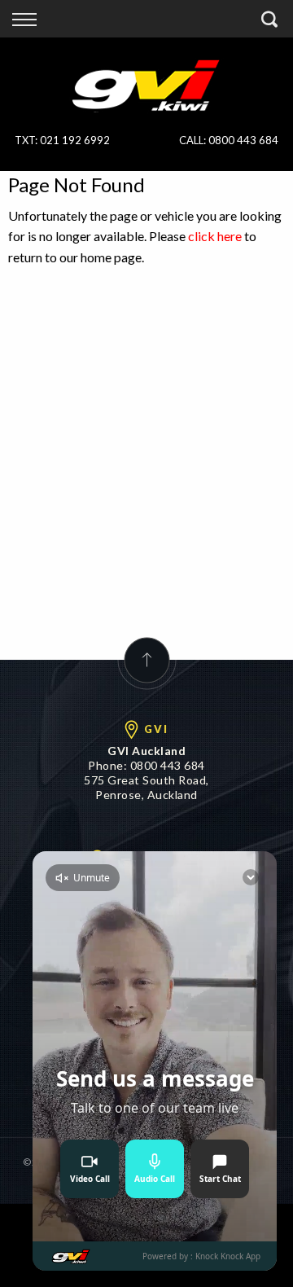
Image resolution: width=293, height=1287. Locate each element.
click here (215, 236)
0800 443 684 (243, 140)
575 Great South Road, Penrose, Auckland (146, 787)
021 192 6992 (75, 140)
